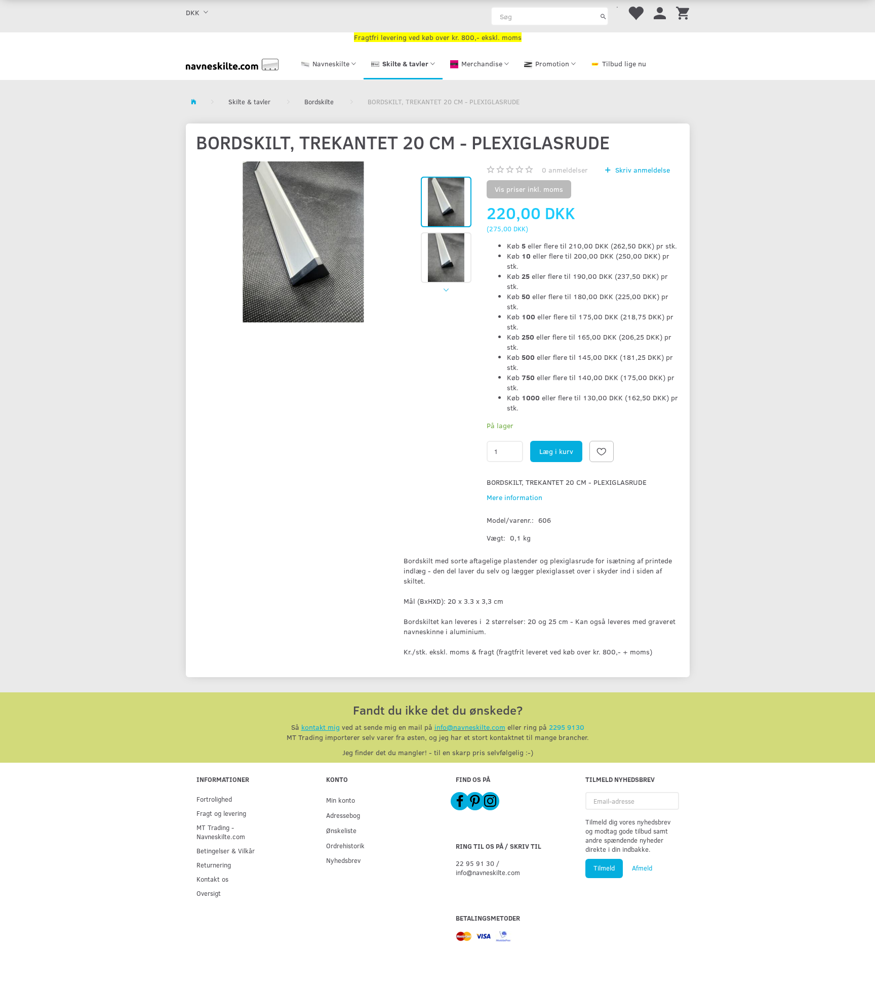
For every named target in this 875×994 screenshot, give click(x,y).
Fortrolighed (214, 799)
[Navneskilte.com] (232, 63)
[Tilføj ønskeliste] (601, 451)
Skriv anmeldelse (641, 170)
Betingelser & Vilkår (225, 850)
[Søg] (603, 16)
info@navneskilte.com (469, 727)
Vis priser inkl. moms (529, 189)
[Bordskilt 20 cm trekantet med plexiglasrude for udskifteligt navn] (303, 241)
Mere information (514, 497)
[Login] (660, 12)
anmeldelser (565, 170)
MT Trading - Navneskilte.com (220, 832)
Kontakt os (212, 879)
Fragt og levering (221, 813)
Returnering (213, 864)
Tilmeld (604, 868)
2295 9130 (566, 727)
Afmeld (642, 868)
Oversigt (208, 893)
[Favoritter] (635, 12)
